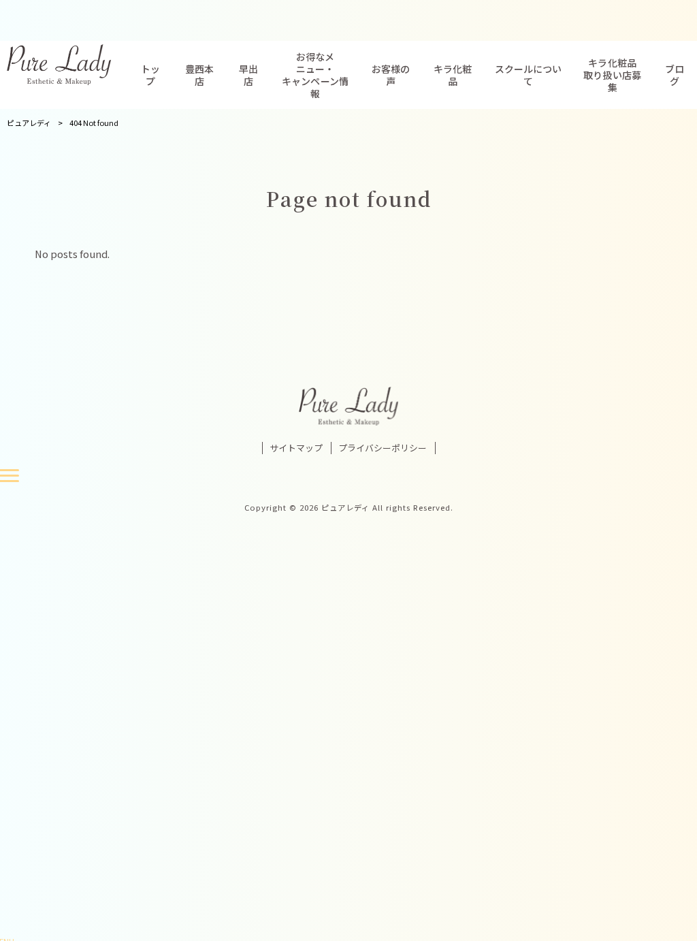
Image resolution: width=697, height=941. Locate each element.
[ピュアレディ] (64, 64)
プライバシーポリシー (382, 448)
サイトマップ (296, 448)
